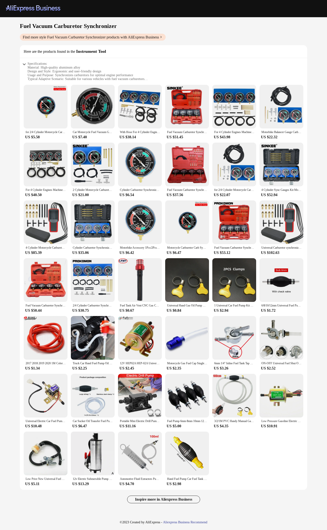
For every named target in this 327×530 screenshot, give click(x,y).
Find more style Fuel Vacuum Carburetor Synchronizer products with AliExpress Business (91, 37)
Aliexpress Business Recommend (185, 522)
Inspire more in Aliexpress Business (163, 499)
